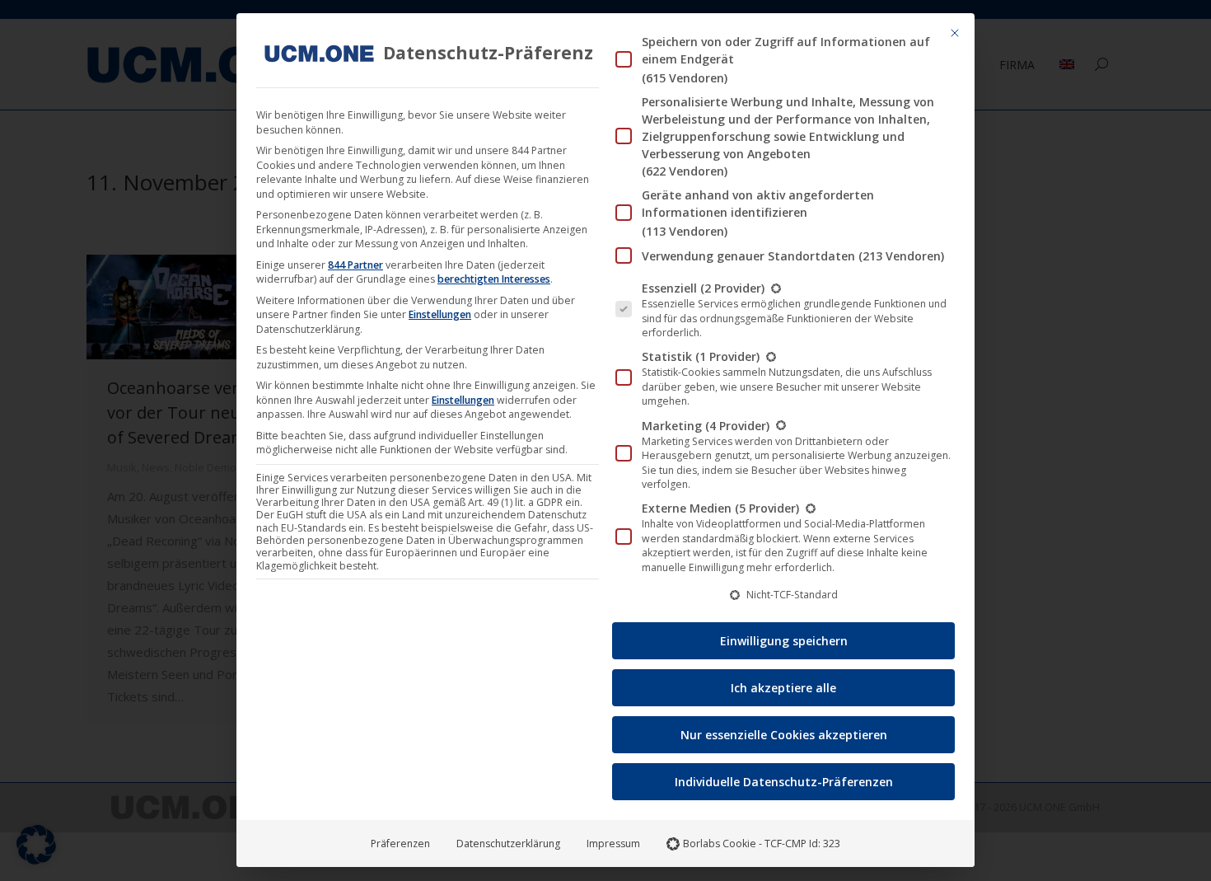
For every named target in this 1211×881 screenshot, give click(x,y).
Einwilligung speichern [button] (784, 641)
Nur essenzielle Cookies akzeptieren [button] (783, 735)
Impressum (613, 843)
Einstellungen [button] (440, 314)
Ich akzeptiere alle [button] (783, 688)
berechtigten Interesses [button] (493, 279)
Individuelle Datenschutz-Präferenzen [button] (784, 782)
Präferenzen (400, 843)
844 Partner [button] (355, 265)
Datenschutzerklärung (508, 843)
